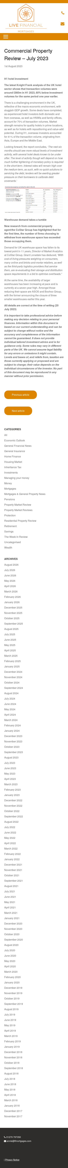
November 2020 (13, 929)
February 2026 (12, 597)
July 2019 (9, 1014)
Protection (10, 515)
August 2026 (11, 564)
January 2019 (12, 1046)
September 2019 (13, 1004)
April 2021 (10, 907)
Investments (11, 472)
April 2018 (10, 1095)
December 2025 (13, 607)
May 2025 (9, 645)
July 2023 (9, 763)
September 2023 (13, 752)
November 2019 (13, 993)
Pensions (9, 499)
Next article (18, 411)
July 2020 (9, 950)
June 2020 (10, 955)
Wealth (8, 547)
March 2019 (11, 1036)
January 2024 (12, 730)
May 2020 (9, 961)
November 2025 (13, 613)
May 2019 (9, 1025)
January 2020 (12, 982)
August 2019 (11, 1009)
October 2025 (11, 618)
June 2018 (10, 1084)
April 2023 (10, 779)
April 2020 (10, 966)
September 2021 (13, 880)
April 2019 (10, 1030)
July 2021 (9, 891)
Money (8, 483)
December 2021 (13, 864)
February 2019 (12, 1041)
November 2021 (13, 870)
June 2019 (10, 1020)
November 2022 (13, 805)
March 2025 (11, 655)
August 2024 (11, 693)
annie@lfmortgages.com (19, 1140)
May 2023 (9, 773)
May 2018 (9, 1089)
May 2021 (9, 902)
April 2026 (10, 586)
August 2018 (11, 1073)
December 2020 (13, 923)
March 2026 (11, 591)
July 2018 (9, 1079)
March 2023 (11, 784)
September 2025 (13, 623)
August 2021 (11, 886)
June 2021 (10, 896)
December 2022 (13, 800)
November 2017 (13, 1116)
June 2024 (10, 704)
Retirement (10, 526)
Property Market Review (17, 504)
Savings (8, 531)
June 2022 (10, 832)
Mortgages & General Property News (24, 494)
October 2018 (11, 1063)
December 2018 (13, 1052)
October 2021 (11, 875)
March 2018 (11, 1100)
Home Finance (12, 456)
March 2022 (11, 848)
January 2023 (12, 795)
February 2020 (12, 977)
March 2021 (11, 913)
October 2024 (11, 682)
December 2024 (13, 672)
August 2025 (11, 629)
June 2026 (10, 575)
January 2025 (12, 666)
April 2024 (10, 714)
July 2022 (9, 827)
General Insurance (14, 451)
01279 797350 (13, 1137)
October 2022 (11, 811)
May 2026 (9, 581)
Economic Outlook (14, 440)
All (5, 435)
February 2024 (12, 725)
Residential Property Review (20, 520)
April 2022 (10, 843)
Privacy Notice (12, 1159)
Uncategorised (12, 542)
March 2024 (11, 720)
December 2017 (13, 1111)
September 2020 (13, 939)
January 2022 (12, 859)
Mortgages (10, 488)
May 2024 (9, 709)
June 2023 (10, 768)
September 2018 (13, 1068)
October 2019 (11, 998)
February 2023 (12, 789)
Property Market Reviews (18, 510)
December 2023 (13, 736)
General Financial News (17, 446)
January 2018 (12, 1105)
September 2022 (13, 816)
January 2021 (12, 918)
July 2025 (9, 634)
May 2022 (9, 838)
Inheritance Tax (12, 467)
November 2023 (13, 741)
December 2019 (13, 988)
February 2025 (12, 661)
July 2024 (9, 698)
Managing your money (16, 478)
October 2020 (11, 934)
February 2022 (12, 854)
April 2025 (10, 650)
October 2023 (11, 747)
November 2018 (13, 1057)
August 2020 (11, 945)
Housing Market (13, 462)
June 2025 (10, 639)
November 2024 (13, 677)
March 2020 (11, 971)
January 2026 (12, 602)
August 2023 (11, 757)
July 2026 (9, 570)
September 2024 (13, 688)
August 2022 (11, 822)
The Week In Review (16, 537)
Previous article (20, 394)
